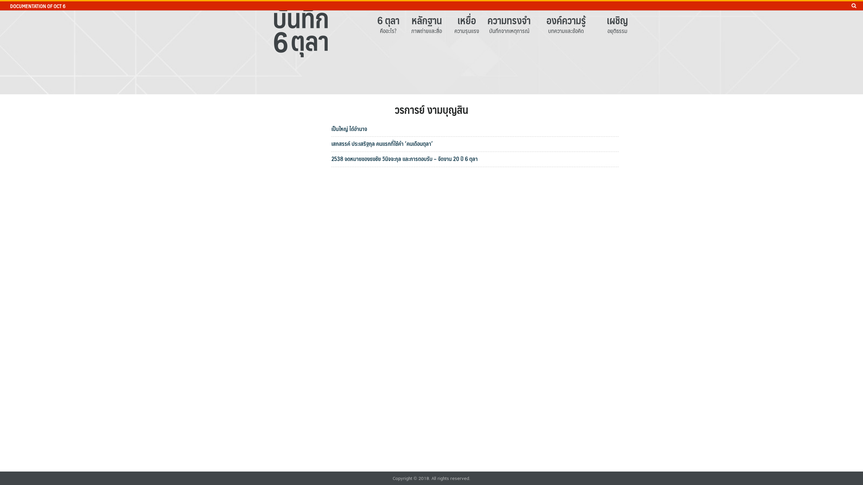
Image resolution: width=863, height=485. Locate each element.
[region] (431, 47)
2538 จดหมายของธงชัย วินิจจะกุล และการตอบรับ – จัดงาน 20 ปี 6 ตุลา (404, 158)
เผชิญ (617, 20)
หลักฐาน (427, 20)
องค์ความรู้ (566, 20)
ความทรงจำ (509, 20)
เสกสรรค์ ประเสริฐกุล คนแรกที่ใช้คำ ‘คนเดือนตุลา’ (382, 143)
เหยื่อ (466, 20)
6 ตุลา (388, 20)
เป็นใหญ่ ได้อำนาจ (349, 128)
